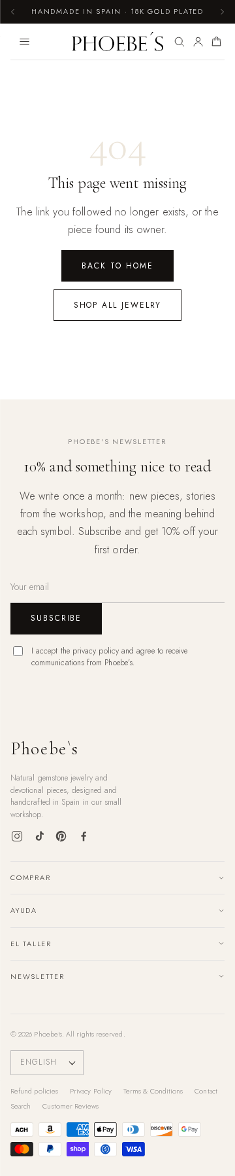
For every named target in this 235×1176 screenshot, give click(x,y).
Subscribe (56, 618)
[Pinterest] (61, 836)
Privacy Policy (91, 1091)
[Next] (222, 12)
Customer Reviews (70, 1106)
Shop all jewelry (118, 305)
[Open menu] (24, 42)
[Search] (179, 42)
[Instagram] (17, 836)
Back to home (117, 266)
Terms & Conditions (153, 1091)
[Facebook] (83, 836)
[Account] (198, 42)
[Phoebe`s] (118, 42)
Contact (206, 1091)
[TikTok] (39, 836)
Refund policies (34, 1091)
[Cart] (216, 42)
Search (20, 1106)
